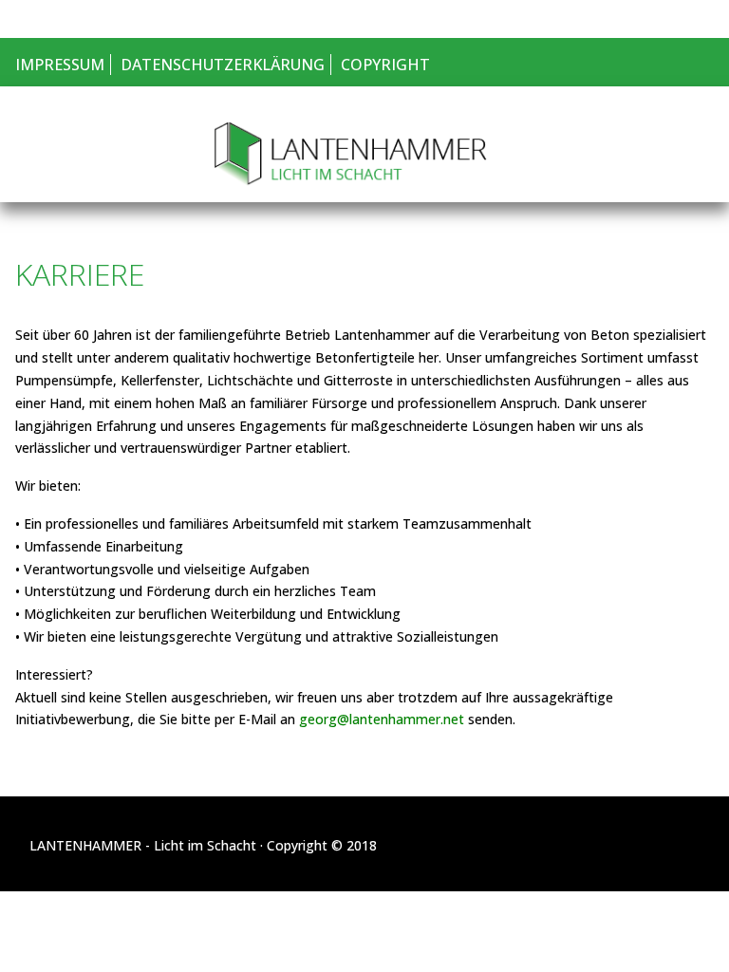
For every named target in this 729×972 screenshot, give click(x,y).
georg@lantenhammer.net (381, 719)
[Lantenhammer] (350, 144)
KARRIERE (79, 273)
